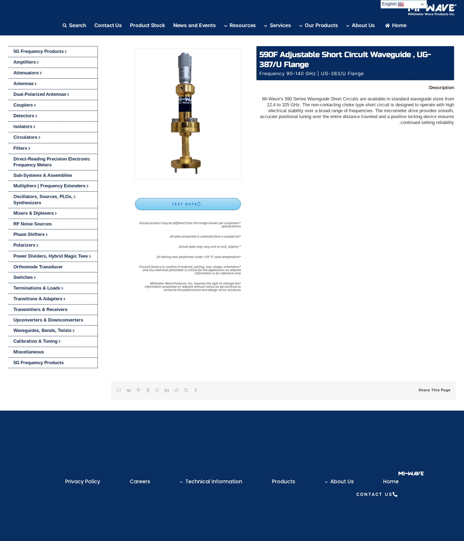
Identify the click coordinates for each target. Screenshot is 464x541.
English (390, 4)
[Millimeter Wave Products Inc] (432, 6)
